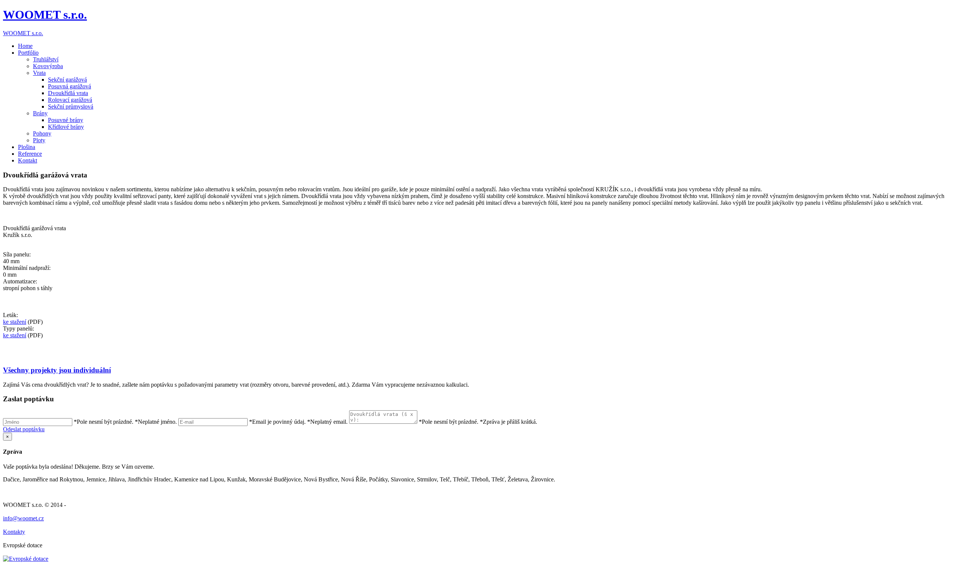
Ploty (39, 140)
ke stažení (14, 322)
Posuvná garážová (69, 86)
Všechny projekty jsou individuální (57, 370)
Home (25, 46)
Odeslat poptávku (24, 429)
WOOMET (45, 14)
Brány (40, 113)
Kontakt (27, 160)
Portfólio (28, 52)
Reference (30, 153)
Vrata (39, 73)
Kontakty (14, 532)
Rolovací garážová (70, 100)
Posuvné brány (65, 120)
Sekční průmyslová (70, 106)
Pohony (42, 133)
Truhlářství (45, 59)
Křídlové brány (66, 127)
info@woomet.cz (23, 518)
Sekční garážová (67, 79)
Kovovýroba (48, 66)
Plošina (26, 147)
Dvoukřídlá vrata (68, 93)
